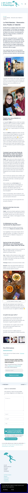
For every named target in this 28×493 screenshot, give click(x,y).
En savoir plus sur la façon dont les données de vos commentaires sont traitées (13, 445)
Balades (5, 476)
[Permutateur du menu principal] (25, 4)
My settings (5, 489)
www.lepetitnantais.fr (7, 350)
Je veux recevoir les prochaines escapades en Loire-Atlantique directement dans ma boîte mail (14, 431)
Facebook (22, 353)
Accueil (5, 465)
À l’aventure (6, 481)
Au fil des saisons (7, 474)
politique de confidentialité (14, 366)
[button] (22, 4)
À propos (6, 468)
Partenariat (6, 471)
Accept (12, 489)
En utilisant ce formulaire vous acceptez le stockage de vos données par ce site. (14, 435)
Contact (5, 469)
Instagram (6, 355)
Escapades (6, 479)
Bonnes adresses (7, 466)
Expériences (6, 477)
